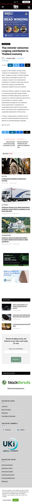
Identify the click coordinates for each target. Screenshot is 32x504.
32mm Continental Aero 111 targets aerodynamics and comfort (20, 306)
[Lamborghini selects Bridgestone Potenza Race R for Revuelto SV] (6, 317)
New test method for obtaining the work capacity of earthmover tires (23, 144)
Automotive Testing (7, 468)
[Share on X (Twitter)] (16, 65)
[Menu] (3, 7)
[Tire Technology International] (16, 7)
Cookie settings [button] (7, 500)
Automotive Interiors (7, 465)
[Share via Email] (27, 65)
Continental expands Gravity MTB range (21, 325)
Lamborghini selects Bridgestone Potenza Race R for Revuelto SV (21, 316)
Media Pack (5, 413)
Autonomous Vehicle (7, 471)
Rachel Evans (11, 58)
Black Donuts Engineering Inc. (16, 388)
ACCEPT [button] (16, 500)
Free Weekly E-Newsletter (8, 416)
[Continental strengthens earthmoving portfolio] (16, 166)
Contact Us (5, 406)
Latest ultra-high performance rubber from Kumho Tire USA (9, 143)
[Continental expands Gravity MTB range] (6, 326)
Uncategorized (6, 44)
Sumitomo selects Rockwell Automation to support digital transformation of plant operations (15, 240)
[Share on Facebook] (22, 65)
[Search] (29, 7)
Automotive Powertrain (8, 475)
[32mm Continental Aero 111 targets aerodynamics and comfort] (6, 307)
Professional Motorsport (8, 478)
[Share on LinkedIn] (10, 65)
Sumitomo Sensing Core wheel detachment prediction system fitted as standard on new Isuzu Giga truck (16, 209)
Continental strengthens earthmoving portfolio (14, 180)
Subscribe (26, 2)
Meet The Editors (6, 410)
